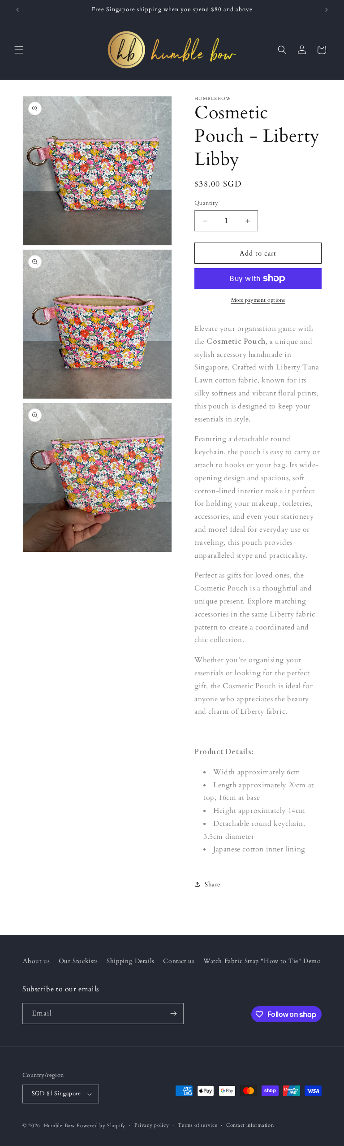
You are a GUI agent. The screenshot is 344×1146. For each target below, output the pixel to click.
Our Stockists (78, 961)
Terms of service (197, 1125)
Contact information (250, 1125)
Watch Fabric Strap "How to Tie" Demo (262, 961)
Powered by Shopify (101, 1125)
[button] (19, 50)
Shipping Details (131, 961)
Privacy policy (151, 1125)
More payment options (258, 300)
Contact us (178, 961)
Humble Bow (59, 1125)
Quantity (206, 203)
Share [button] (212, 884)
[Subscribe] (173, 1013)
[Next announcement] (326, 10)
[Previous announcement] (17, 10)
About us (36, 961)
